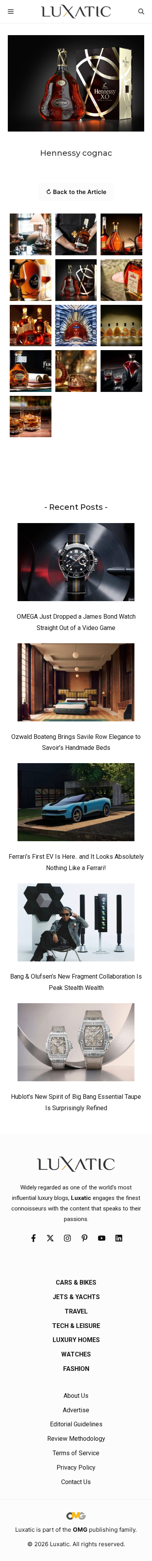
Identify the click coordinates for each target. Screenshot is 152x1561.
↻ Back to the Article (76, 192)
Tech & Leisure (76, 1326)
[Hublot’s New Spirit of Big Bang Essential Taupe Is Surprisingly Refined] (76, 1044)
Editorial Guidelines (76, 1424)
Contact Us (76, 1482)
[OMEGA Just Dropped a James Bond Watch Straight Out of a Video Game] (76, 564)
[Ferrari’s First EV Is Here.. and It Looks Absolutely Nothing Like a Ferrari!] (76, 804)
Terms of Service (76, 1453)
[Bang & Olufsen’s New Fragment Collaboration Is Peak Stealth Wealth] (76, 924)
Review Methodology (76, 1438)
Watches (76, 1354)
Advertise (76, 1410)
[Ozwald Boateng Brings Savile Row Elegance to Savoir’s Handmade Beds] (76, 684)
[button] (141, 11)
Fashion (76, 1368)
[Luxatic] (76, 11)
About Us (76, 1395)
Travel (76, 1311)
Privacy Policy (76, 1467)
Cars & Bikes (76, 1282)
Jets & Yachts (76, 1297)
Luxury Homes (76, 1340)
